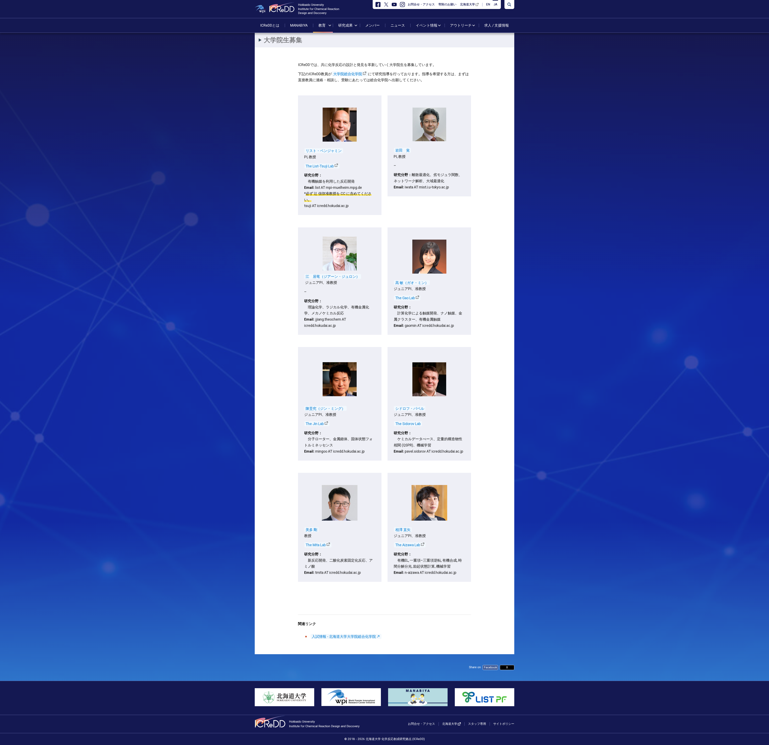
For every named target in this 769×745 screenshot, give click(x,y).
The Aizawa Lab (407, 545)
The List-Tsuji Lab (320, 166)
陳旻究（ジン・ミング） (325, 408)
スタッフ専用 (477, 724)
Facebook (490, 667)
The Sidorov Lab (408, 424)
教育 (322, 25)
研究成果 (345, 25)
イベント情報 (426, 25)
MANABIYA (299, 25)
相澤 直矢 (403, 530)
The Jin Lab (315, 424)
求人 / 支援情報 (496, 25)
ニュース (398, 25)
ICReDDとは (269, 25)
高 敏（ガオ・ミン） (412, 282)
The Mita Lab (316, 545)
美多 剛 (311, 530)
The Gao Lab (405, 298)
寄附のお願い (447, 4)
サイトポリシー (503, 724)
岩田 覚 (402, 150)
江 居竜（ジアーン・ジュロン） (333, 276)
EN (488, 4)
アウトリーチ (461, 25)
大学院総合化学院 (347, 74)
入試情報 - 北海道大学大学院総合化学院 (344, 636)
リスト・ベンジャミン (324, 151)
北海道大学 (467, 4)
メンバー (372, 25)
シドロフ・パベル (409, 408)
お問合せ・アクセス (421, 4)
